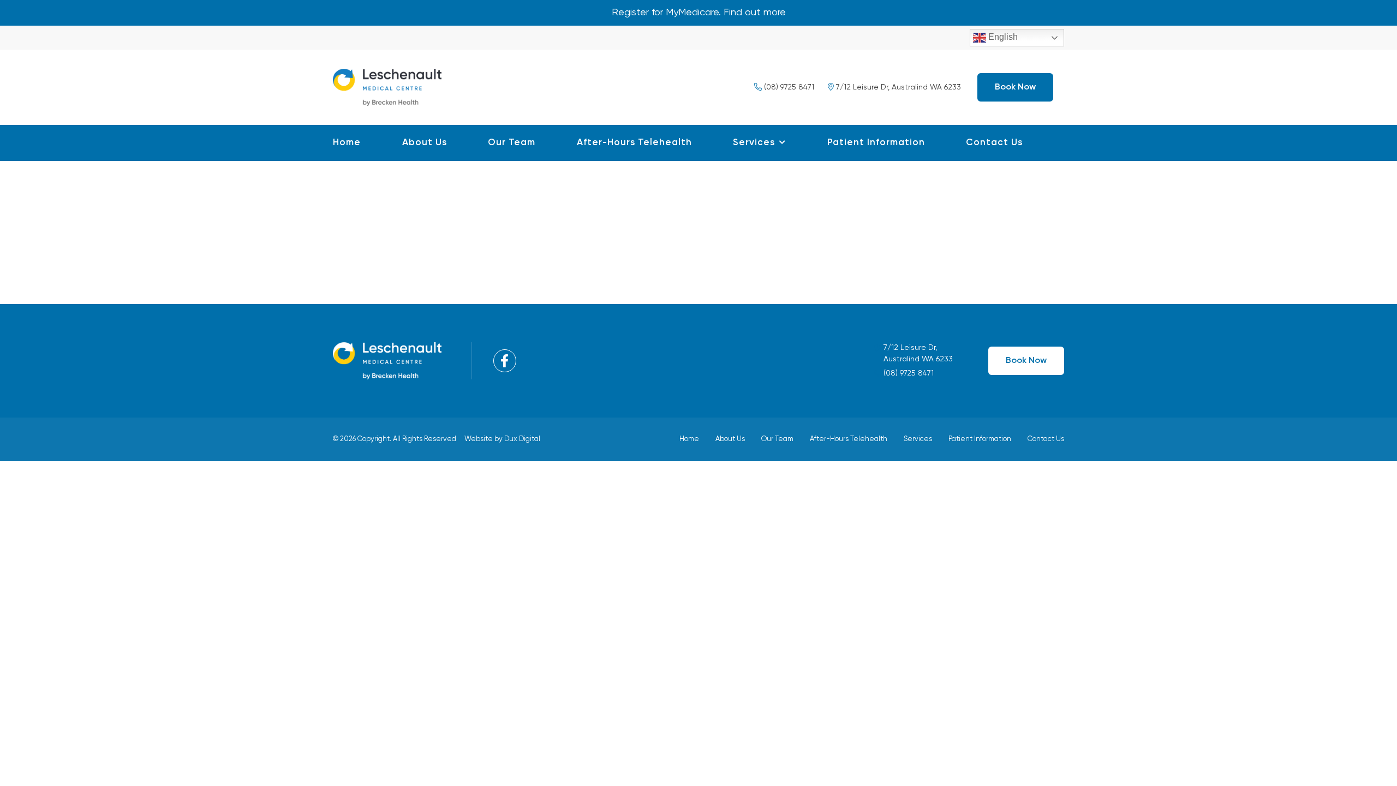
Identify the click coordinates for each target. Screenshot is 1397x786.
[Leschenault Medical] (387, 86)
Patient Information (876, 142)
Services (754, 142)
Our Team (511, 142)
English (1002, 36)
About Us (424, 142)
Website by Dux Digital (502, 439)
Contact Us (994, 142)
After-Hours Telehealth (634, 142)
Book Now (1015, 87)
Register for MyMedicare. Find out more (699, 12)
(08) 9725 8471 (788, 87)
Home (347, 142)
